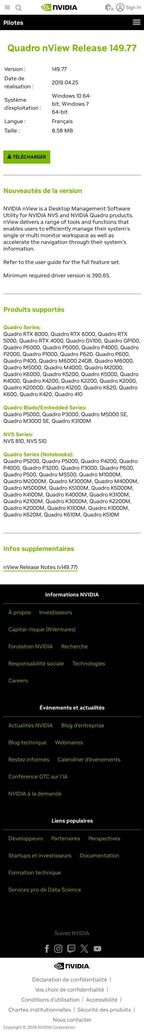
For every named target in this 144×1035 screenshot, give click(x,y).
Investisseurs (55, 612)
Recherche (74, 646)
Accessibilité (102, 999)
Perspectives (104, 838)
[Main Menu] (7, 8)
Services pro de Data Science (44, 889)
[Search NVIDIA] (19, 6)
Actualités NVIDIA (30, 725)
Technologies (88, 663)
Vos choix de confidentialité (69, 989)
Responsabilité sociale (36, 663)
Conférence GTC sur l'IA (38, 776)
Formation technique (34, 872)
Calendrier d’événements (89, 759)
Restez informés (28, 759)
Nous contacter (72, 1019)
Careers (18, 680)
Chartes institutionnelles (39, 1009)
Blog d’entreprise (82, 725)
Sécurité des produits (104, 1009)
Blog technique (27, 742)
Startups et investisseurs (39, 855)
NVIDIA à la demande (35, 793)
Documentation (99, 855)
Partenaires (65, 838)
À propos (19, 612)
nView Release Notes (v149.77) (40, 567)
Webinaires (69, 742)
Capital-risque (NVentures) (42, 629)
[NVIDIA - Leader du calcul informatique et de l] (59, 7)
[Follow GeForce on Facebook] (47, 949)
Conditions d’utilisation (50, 999)
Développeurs (25, 838)
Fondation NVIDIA (30, 646)
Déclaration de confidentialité (69, 979)
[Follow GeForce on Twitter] (84, 949)
